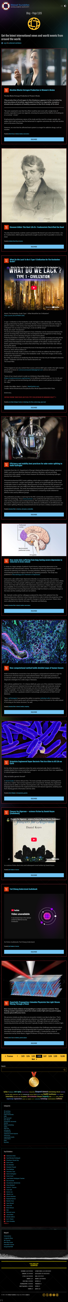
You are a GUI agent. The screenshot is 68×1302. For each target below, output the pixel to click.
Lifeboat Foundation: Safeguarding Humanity (29, 5)
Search (65, 1070)
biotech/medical (19, 134)
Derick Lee (9, 1192)
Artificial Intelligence (25, 1092)
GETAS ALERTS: (38, 1274)
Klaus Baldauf (10, 1185)
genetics (26, 793)
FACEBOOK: (23, 1271)
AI (8, 1092)
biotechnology (52, 1092)
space (33, 1099)
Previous (10, 1056)
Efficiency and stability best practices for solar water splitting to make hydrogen (36, 464)
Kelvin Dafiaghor (12, 793)
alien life (6, 1128)
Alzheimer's (11, 1092)
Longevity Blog (8, 1238)
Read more (34, 139)
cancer (11, 1094)
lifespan (39, 1097)
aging (5, 1092)
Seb (7, 1210)
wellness (59, 1099)
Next (33, 1059)
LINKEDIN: (24, 1274)
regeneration (18, 1099)
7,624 (28, 1056)
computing (26, 707)
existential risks (26, 1094)
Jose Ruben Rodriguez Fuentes (15, 402)
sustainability (30, 509)
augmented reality (9, 1137)
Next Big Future (8, 1242)
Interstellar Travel (16, 1096)
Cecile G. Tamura (11, 1187)
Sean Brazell (10, 1203)
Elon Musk (31, 402)
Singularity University (10, 1121)
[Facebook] (44, 1294)
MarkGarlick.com (33, 386)
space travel (43, 402)
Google (42, 1094)
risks (26, 1099)
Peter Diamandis (9, 1114)
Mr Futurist (7, 1240)
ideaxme (61, 1094)
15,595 (62, 1056)
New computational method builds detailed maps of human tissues (37, 668)
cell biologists (12, 698)
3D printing (7, 1111)
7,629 (55, 1056)
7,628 (50, 1056)
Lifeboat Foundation (12, 1295)
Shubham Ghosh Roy (13, 241)
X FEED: (24, 1276)
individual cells (45, 698)
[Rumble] (57, 1294)
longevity (45, 1096)
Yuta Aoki (9, 1190)
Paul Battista (10, 1169)
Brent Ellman (10, 1208)
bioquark (38, 1092)
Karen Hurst (9, 1176)
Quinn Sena (11, 1038)
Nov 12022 (6, 90)
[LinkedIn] (50, 1294)
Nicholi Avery (11, 134)
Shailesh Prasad (11, 1167)
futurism (21, 241)
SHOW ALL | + (6, 1223)
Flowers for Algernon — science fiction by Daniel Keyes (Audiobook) (32, 812)
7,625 (33, 1056)
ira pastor (24, 1097)
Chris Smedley (10, 1221)
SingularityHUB (8, 1246)
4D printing (7, 1113)
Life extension (32, 1096)
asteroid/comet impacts (11, 1133)
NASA (50, 1096)
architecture (7, 1132)
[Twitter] (47, 1294)
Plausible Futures (9, 1244)
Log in (5, 43)
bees (5, 1140)
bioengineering (20, 793)
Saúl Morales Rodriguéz (13, 1158)
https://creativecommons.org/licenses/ (17, 378)
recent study (9, 781)
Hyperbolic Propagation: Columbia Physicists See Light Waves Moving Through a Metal (35, 1003)
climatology (25, 402)
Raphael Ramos (11, 1198)
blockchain (63, 1092)
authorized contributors (15, 43)
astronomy (7, 1135)
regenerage (10, 1099)
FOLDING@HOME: (23, 1284)
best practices (28, 499)
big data (6, 1142)
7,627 (45, 1056)
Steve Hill (9, 1205)
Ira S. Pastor (10, 1219)
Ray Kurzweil (7, 1118)
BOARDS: (37, 1279)
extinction (31, 1094)
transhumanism (52, 1099)
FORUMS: (30, 1289)
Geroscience (7, 1236)
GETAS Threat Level (34, 1265)
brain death (7, 1094)
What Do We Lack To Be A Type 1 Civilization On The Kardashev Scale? (35, 260)
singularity (29, 1099)
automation (7, 1139)
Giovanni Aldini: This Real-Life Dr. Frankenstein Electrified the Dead (37, 227)
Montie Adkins (10, 1217)
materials (17, 1038)
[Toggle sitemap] (62, 6)
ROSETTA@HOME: (23, 1286)
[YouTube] (54, 1294)
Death (21, 1094)
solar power (24, 509)
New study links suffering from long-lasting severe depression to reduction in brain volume (36, 561)
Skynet (6, 1123)
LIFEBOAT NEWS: (38, 1271)
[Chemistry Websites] (34, 1080)
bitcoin (58, 1092)
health (45, 1094)
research (23, 1099)
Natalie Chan (10, 1201)
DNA (5, 1116)
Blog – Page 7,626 (34, 13)
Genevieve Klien (12, 509)
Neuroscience (54, 1096)
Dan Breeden (11, 870)
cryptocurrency (15, 1094)
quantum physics (23, 1038)
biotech (45, 1092)
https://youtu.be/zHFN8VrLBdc (14, 315)
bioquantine (32, 1092)
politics (57, 1096)
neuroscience (26, 134)
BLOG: (36, 1276)
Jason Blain (9, 1214)
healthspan (52, 1094)
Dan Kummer (10, 1180)
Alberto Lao (9, 1194)
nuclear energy (37, 402)
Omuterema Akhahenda (13, 1183)
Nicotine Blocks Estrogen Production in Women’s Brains (32, 90)
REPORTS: (37, 1281)
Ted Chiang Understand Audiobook (23, 889)
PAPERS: (37, 1286)
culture (19, 1094)
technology (43, 1099)
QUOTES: (37, 1289)
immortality (9, 1097)
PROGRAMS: (37, 1284)
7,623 (23, 1056)
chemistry (19, 509)
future (35, 1094)
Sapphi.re (28, 1295)
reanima (61, 1096)
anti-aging (17, 1092)
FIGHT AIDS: (25, 1281)
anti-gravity (7, 1130)
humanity (58, 1094)
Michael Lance (10, 1212)
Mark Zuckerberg (9, 1125)
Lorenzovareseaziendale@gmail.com (30, 370)
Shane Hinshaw (11, 1196)
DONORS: (28, 1279)
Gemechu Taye (10, 1171)
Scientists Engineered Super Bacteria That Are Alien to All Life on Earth (36, 762)
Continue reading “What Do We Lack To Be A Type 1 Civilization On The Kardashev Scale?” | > (30, 397)
